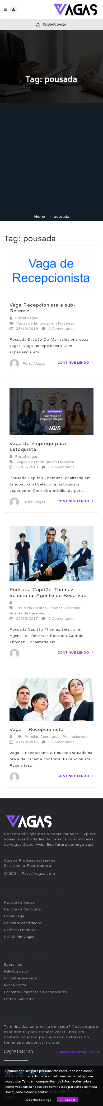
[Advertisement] (51, 159)
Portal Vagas (26, 318)
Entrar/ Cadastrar (19, 999)
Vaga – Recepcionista (37, 729)
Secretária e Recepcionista (64, 736)
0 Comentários (61, 328)
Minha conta (15, 985)
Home (39, 216)
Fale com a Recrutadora (27, 865)
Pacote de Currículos (22, 909)
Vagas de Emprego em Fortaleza (45, 323)
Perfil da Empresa (19, 930)
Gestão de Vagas (19, 936)
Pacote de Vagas (19, 902)
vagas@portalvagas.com (77, 1051)
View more (58, 1092)
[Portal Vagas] (75, 10)
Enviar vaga (54, 25)
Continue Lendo (74, 362)
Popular (31, 736)
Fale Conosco (16, 971)
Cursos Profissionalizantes (29, 860)
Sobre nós (13, 964)
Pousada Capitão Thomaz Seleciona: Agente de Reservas (48, 592)
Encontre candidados (23, 923)
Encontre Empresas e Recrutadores (35, 992)
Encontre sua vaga (20, 978)
